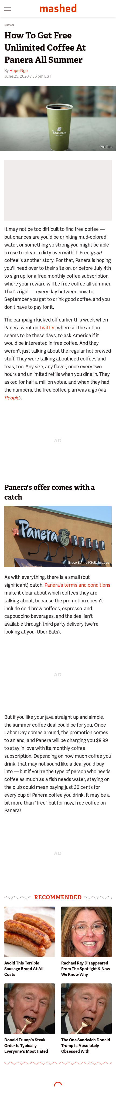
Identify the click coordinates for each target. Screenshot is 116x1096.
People (11, 398)
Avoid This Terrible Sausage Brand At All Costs (23, 968)
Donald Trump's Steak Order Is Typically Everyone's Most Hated (26, 1045)
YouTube (106, 147)
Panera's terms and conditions (77, 585)
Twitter (47, 327)
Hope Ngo (18, 70)
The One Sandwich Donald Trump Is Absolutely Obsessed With (85, 1045)
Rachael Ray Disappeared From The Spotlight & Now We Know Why (85, 968)
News (9, 25)
